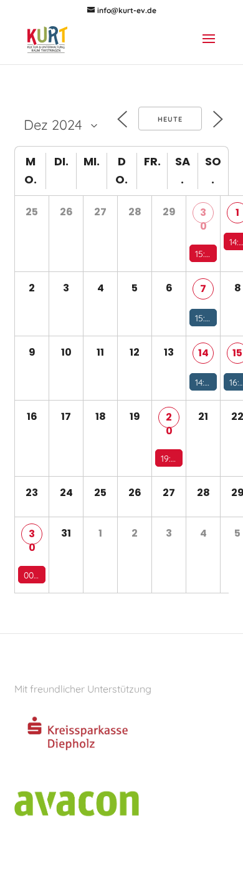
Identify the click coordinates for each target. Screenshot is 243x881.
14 (203, 353)
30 (203, 214)
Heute (170, 119)
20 (169, 419)
